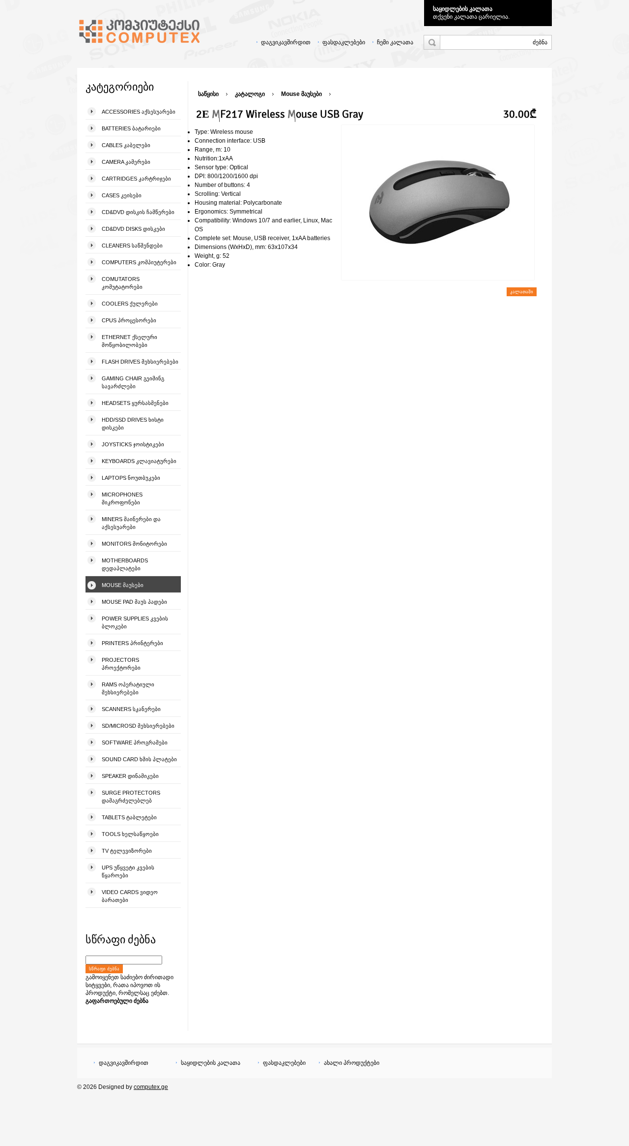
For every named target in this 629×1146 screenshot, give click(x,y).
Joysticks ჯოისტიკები (133, 444)
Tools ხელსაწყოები (130, 834)
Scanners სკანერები (131, 709)
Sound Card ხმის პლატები (139, 759)
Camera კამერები (126, 162)
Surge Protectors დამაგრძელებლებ (131, 797)
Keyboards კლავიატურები (139, 461)
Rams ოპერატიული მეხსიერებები (128, 688)
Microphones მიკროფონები (122, 498)
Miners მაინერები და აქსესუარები (131, 523)
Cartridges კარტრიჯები (136, 179)
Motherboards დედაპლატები (125, 564)
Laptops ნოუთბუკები (131, 478)
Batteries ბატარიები (131, 128)
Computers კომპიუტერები (139, 262)
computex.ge (151, 1087)
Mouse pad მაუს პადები (134, 602)
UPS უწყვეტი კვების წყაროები (128, 871)
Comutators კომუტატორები (122, 283)
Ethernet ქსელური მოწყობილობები (129, 341)
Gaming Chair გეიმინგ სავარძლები (133, 382)
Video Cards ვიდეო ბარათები (130, 896)
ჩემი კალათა (395, 42)
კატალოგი (250, 94)
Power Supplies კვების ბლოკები (135, 622)
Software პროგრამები (135, 742)
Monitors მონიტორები (134, 544)
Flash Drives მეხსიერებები (140, 362)
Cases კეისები (122, 195)
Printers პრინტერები (132, 643)
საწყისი (208, 94)
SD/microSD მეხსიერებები (138, 726)
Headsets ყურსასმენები (135, 403)
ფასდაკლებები (343, 42)
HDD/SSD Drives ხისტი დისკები (133, 424)
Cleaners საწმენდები (132, 245)
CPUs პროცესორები (129, 320)
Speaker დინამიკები (130, 776)
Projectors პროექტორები (121, 664)
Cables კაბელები (126, 145)
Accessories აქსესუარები (138, 112)
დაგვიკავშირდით (286, 42)
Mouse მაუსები (122, 585)
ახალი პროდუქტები (351, 1062)
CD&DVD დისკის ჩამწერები (138, 212)
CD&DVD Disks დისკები (133, 229)
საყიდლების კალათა (462, 8)
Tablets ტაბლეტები (129, 817)
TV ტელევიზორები (127, 851)
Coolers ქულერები (130, 304)
